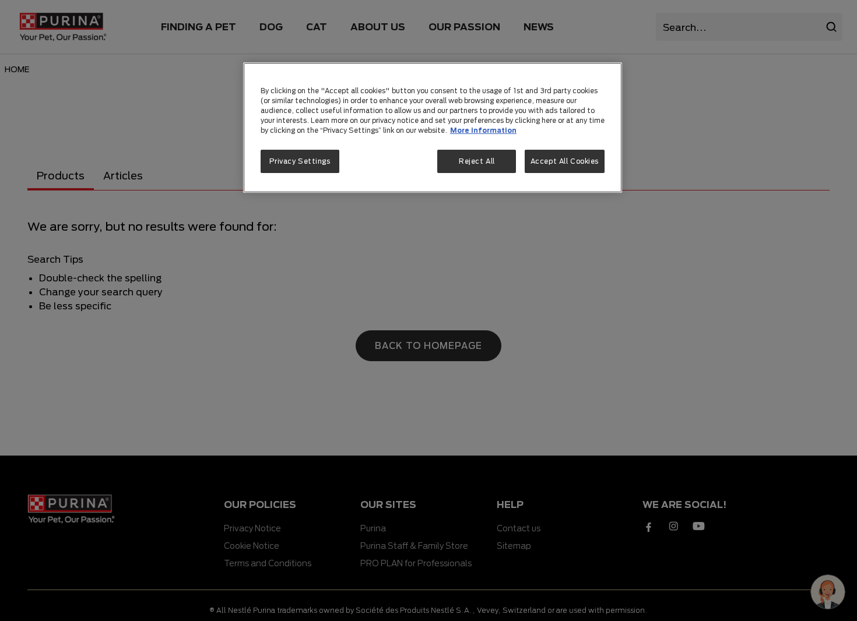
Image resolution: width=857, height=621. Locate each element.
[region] (432, 127)
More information (483, 130)
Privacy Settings (299, 161)
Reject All (477, 161)
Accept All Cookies (565, 161)
